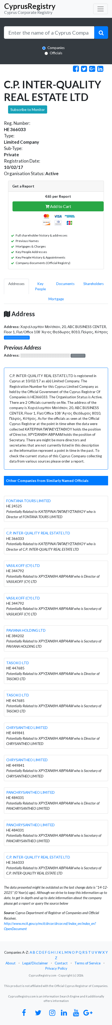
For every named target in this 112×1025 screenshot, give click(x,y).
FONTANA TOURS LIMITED (28, 501)
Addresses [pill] (16, 284)
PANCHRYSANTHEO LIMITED (30, 792)
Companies (56, 48)
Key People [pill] (40, 286)
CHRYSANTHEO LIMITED (27, 728)
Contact (61, 963)
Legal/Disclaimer (35, 963)
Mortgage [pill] (56, 299)
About (10, 963)
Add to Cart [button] (60, 206)
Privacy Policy (56, 968)
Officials (56, 53)
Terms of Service (87, 963)
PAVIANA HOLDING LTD (26, 630)
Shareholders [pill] (93, 284)
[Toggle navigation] (100, 9)
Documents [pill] (65, 284)
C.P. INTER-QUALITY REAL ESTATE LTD (38, 533)
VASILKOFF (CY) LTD (23, 566)
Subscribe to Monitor (27, 109)
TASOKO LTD (17, 663)
